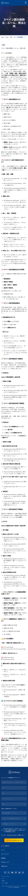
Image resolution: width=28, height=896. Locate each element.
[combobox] (14, 782)
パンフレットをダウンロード (14, 840)
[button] (14, 846)
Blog (7, 37)
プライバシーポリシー (12, 835)
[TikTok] (23, 872)
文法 (11, 37)
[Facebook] (5, 872)
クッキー (3, 878)
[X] (8, 872)
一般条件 (3, 880)
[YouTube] (12, 872)
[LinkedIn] (19, 872)
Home (2, 37)
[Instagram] (15, 872)
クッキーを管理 (4, 883)
